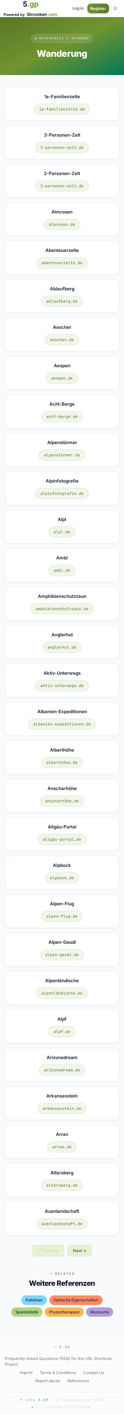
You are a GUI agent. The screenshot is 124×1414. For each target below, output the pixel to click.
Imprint (26, 1372)
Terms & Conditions (58, 1372)
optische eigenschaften (76, 1299)
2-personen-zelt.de (62, 186)
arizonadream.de (62, 1070)
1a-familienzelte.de (62, 109)
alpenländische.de (62, 993)
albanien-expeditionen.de (62, 724)
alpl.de (62, 531)
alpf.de (62, 1031)
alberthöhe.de (62, 762)
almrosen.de (62, 224)
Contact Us (93, 1372)
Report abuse (47, 1380)
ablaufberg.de (62, 301)
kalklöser (34, 1299)
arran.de (62, 1146)
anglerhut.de (62, 647)
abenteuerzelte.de (62, 262)
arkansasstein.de (62, 1108)
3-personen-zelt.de (62, 147)
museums (99, 1312)
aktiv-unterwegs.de (62, 685)
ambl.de (62, 570)
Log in (78, 8)
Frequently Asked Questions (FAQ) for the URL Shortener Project (59, 1361)
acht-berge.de (62, 416)
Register (98, 8)
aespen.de (62, 378)
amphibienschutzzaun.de (62, 608)
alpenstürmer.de (62, 455)
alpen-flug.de (62, 916)
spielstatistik (26, 1312)
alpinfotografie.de (62, 493)
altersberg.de (62, 1185)
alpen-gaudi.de (62, 954)
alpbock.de (62, 877)
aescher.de (62, 339)
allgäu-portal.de (62, 839)
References (78, 1380)
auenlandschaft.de (62, 1223)
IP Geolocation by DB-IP (79, 1400)
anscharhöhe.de (62, 801)
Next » (79, 1250)
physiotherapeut (64, 1312)
